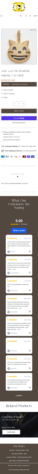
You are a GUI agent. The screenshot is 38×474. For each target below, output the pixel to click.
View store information (11, 140)
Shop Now (11, 432)
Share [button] (5, 97)
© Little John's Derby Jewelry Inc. (19, 465)
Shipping (6, 84)
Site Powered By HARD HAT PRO (19, 470)
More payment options (19, 122)
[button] (1, 16)
